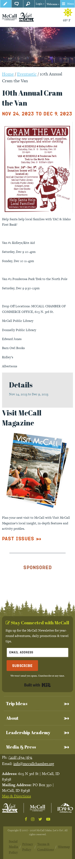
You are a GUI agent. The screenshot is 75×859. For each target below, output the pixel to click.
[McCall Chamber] (9, 17)
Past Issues (18, 538)
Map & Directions (16, 796)
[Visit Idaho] (65, 808)
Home (8, 74)
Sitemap (64, 846)
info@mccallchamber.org (33, 763)
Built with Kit (37, 685)
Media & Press (21, 747)
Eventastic (27, 74)
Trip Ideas (16, 703)
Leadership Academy (28, 732)
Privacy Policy (27, 847)
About (12, 718)
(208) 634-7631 (20, 757)
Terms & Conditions (45, 847)
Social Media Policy (13, 847)
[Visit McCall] (10, 808)
